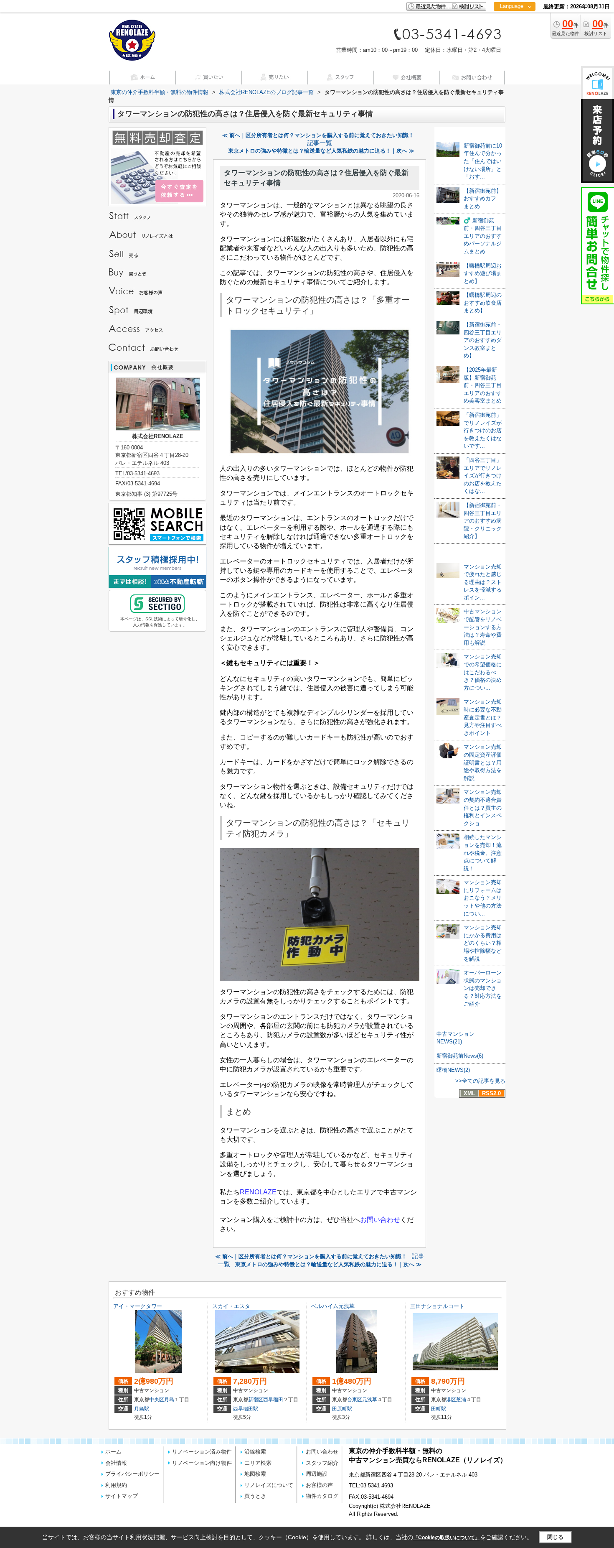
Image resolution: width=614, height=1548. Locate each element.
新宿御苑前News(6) (459, 1056)
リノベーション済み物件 (202, 1452)
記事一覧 (319, 143)
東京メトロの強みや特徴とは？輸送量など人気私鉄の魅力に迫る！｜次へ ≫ (321, 151)
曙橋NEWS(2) (453, 1070)
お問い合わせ (322, 1452)
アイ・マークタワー (137, 1306)
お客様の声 (319, 1485)
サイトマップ (121, 1496)
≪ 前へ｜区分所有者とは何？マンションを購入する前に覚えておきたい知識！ (318, 135)
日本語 (514, 23)
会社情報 (116, 1463)
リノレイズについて (268, 1485)
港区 (451, 1400)
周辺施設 (316, 1474)
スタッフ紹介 (322, 1463)
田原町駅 (342, 1409)
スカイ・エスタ (231, 1306)
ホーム (113, 1452)
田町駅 (438, 1409)
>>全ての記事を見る (480, 1081)
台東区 (354, 1400)
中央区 (156, 1400)
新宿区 (255, 1400)
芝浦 (461, 1400)
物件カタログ (322, 1496)
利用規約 (116, 1485)
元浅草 (369, 1400)
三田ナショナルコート (437, 1306)
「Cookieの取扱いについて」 (446, 1537)
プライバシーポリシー (132, 1474)
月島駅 (141, 1409)
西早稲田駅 (245, 1409)
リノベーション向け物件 (202, 1463)
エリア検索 (257, 1463)
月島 (169, 1400)
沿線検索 (255, 1452)
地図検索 (255, 1474)
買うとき (255, 1496)
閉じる (555, 1537)
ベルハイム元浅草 (333, 1306)
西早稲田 (273, 1400)
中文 (511, 33)
